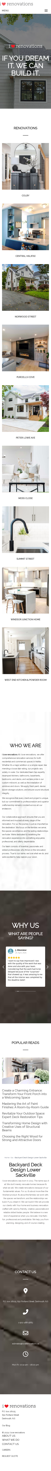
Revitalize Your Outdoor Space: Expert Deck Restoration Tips (23, 1115)
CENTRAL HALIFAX (25, 256)
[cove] (25, 348)
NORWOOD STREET (25, 316)
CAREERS (6, 1450)
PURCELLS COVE (26, 377)
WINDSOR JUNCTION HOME (25, 619)
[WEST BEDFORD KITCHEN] (25, 590)
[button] (47, 967)
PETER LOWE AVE (25, 437)
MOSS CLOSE (25, 498)
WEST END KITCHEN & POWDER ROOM (26, 680)
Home (6, 1158)
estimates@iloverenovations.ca (25, 1344)
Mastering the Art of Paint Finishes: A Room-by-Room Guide (25, 1105)
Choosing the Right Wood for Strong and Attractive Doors (22, 1138)
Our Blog (6, 1425)
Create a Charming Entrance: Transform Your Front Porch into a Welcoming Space (24, 1094)
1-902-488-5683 (25, 1322)
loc (12, 1158)
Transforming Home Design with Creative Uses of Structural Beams (24, 1126)
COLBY (25, 195)
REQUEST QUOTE (10, 1456)
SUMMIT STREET (25, 559)
